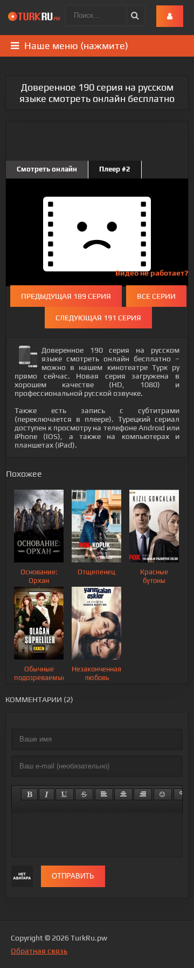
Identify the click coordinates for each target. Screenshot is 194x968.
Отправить (73, 876)
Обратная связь (39, 950)
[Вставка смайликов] (163, 794)
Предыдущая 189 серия (66, 296)
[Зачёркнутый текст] (84, 794)
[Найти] (134, 15)
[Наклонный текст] (46, 794)
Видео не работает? (151, 273)
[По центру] (123, 794)
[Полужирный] (29, 794)
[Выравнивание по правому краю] (143, 794)
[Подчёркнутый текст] (65, 794)
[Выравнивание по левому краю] (104, 794)
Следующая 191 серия (98, 317)
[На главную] (35, 16)
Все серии (156, 296)
